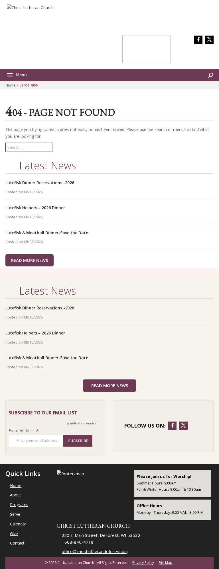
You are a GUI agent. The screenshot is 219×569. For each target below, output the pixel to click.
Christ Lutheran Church (93, 526)
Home (10, 85)
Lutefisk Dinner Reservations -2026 (39, 182)
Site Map (165, 562)
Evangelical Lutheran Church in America (112, 25)
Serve (15, 514)
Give (14, 533)
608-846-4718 (198, 55)
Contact (17, 543)
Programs (19, 504)
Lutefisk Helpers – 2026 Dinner (35, 207)
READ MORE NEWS (29, 260)
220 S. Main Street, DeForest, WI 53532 (101, 535)
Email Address (24, 430)
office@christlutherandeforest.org (95, 551)
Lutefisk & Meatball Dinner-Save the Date (46, 232)
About (15, 495)
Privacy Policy (143, 562)
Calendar (18, 524)
